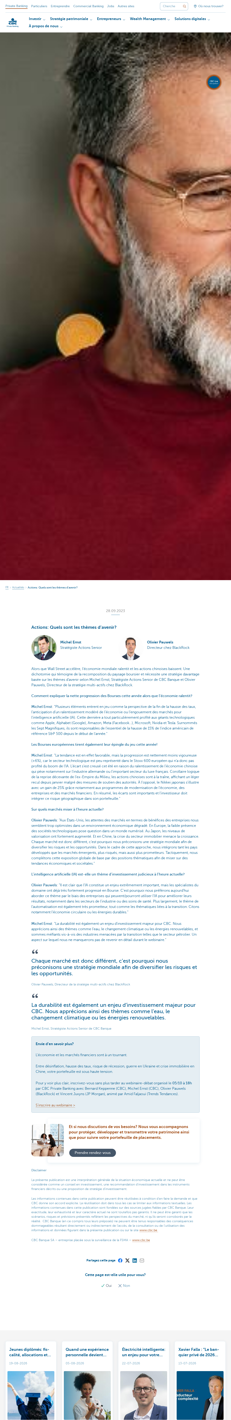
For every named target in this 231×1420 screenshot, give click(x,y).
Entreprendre (60, 6)
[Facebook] (120, 1260)
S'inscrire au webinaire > (55, 1105)
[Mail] (141, 1260)
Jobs (110, 6)
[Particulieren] (12, 23)
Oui (109, 1286)
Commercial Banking (88, 6)
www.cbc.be (148, 1230)
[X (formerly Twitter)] (127, 1260)
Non (126, 1286)
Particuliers (39, 6)
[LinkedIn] (134, 1260)
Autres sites (126, 6)
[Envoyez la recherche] (184, 6)
